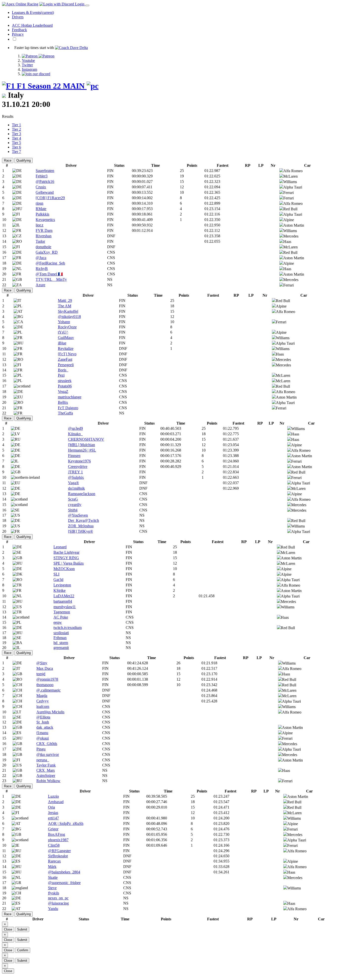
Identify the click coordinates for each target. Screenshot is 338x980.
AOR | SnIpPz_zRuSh (65, 823)
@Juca (41, 258)
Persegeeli (66, 365)
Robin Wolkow (48, 781)
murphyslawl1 (64, 607)
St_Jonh (42, 722)
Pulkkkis (42, 214)
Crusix (41, 187)
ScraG (73, 499)
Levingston (62, 585)
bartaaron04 (62, 601)
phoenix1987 (58, 840)
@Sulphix (76, 477)
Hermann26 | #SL (82, 450)
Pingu (41, 749)
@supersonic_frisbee (64, 883)
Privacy (18, 34)
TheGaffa (65, 413)
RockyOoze (67, 327)
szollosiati (61, 633)
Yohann (64, 322)
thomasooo (44, 685)
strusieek (65, 381)
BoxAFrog (56, 834)
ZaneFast (65, 359)
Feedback (19, 30)
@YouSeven (78, 515)
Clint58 (54, 845)
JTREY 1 (75, 472)
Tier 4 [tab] (16, 138)
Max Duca (44, 668)
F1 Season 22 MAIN (51, 85)
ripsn (39, 203)
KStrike (59, 590)
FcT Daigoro (68, 408)
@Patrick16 (45, 181)
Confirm (22, 950)
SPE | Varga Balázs (68, 563)
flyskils (53, 893)
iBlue (62, 343)
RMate (41, 209)
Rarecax (54, 861)
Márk (52, 866)
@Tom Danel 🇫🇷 (49, 274)
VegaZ (63, 391)
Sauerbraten (45, 170)
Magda (41, 695)
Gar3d (58, 579)
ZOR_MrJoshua (81, 526)
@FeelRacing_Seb (50, 263)
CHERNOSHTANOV (86, 439)
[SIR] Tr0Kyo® (80, 531)
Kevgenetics (45, 219)
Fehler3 (42, 176)
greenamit (61, 647)
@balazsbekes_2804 (64, 872)
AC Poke (60, 617)
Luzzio (53, 796)
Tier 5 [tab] (16, 143)
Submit (22, 929)
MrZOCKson (64, 569)
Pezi (61, 375)
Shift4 (72, 510)
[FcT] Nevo (67, 354)
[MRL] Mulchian (81, 445)
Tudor (40, 241)
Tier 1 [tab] (16, 125)
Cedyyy (42, 701)
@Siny (41, 663)
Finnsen (74, 456)
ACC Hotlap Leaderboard (32, 25)
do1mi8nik (76, 488)
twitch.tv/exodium (67, 627)
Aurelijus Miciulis (50, 712)
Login (79, 4)
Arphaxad (56, 802)
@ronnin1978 (47, 679)
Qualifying (23, 160)
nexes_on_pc (58, 898)
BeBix (63, 402)
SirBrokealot (58, 856)
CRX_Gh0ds (46, 743)
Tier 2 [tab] (16, 129)
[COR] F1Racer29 (50, 198)
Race (7, 160)
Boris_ (63, 370)
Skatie (53, 877)
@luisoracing (58, 903)
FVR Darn (44, 230)
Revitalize (65, 348)
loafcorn (42, 706)
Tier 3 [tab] (16, 134)
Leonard (60, 547)
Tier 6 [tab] (16, 147)
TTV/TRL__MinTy (51, 279)
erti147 (53, 818)
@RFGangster (59, 851)
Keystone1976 (79, 461)
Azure (40, 285)
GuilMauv (66, 337)
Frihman (60, 638)
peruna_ (42, 760)
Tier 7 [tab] (16, 151)
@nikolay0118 (69, 316)
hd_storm (60, 643)
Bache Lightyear (66, 552)
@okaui (42, 738)
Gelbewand (45, 192)
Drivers (18, 17)
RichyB (42, 268)
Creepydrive (77, 466)
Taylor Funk (46, 765)
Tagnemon (61, 612)
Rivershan (43, 236)
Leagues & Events (33, 12)
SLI (56, 574)
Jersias (53, 813)
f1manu (42, 733)
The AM (64, 306)
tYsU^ (63, 332)
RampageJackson (81, 494)
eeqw (57, 622)
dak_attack (44, 727)
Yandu (53, 909)
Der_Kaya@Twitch (83, 520)
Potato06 (65, 386)
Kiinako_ (75, 434)
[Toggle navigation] (87, 5)
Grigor (53, 829)
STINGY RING (66, 558)
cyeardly (74, 504)
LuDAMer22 (63, 596)
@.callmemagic (48, 690)
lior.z (39, 225)
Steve (52, 888)
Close (8, 929)
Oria (51, 807)
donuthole (43, 247)
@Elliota (43, 717)
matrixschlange (69, 397)
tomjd (40, 674)
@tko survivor (47, 754)
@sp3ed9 (75, 428)
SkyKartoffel (68, 311)
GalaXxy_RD (47, 252)
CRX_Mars (45, 770)
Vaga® (73, 483)
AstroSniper (45, 775)
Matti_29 (65, 300)
